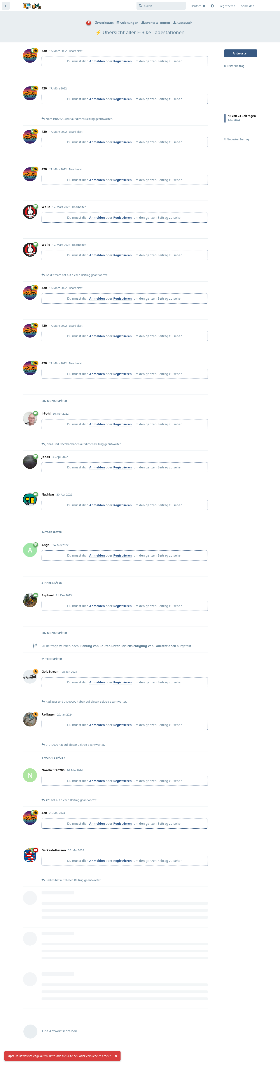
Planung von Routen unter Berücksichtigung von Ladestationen (128, 646)
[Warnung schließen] (116, 1056)
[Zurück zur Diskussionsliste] (6, 6)
